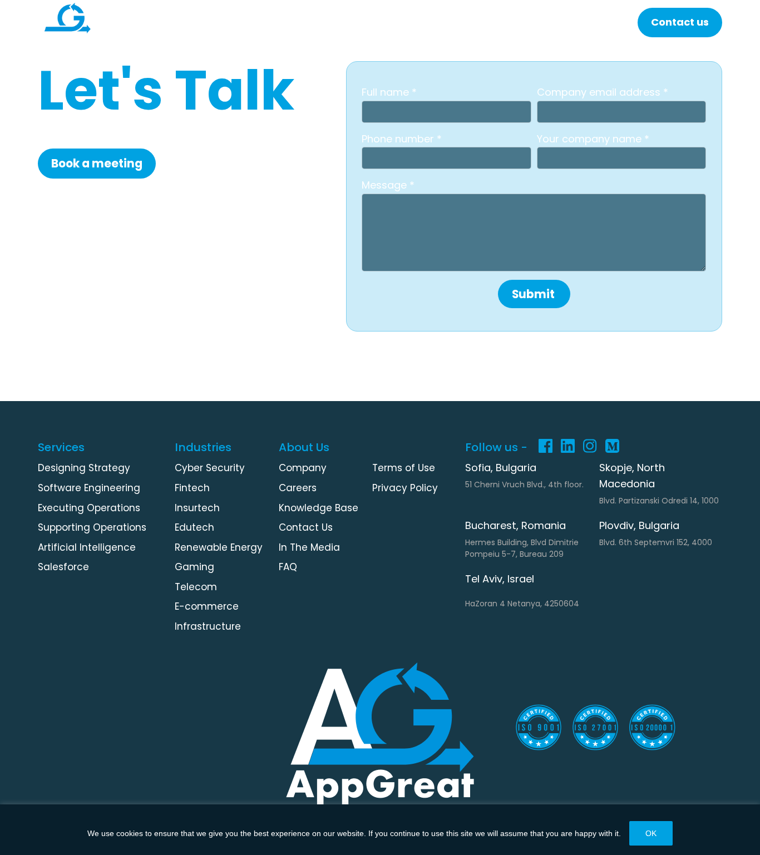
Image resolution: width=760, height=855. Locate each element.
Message (385, 185)
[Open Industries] (261, 22)
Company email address (600, 92)
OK (651, 833)
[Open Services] (173, 22)
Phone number (399, 139)
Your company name (590, 139)
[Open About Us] (599, 22)
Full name (387, 92)
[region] (380, 829)
